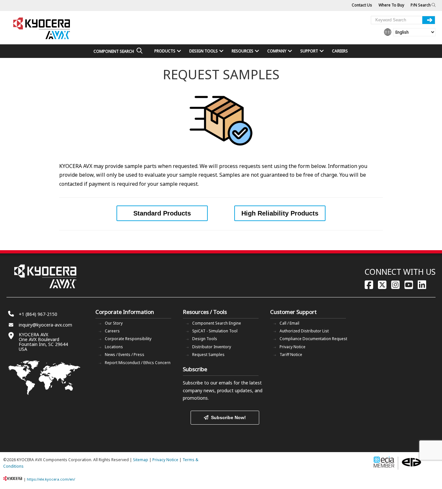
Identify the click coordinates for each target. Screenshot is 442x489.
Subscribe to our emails (207, 383)
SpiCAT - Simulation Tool (215, 331)
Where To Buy (391, 5)
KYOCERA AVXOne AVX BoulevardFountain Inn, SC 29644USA (43, 341)
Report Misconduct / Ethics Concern (138, 362)
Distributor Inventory (211, 347)
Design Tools (204, 338)
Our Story (114, 323)
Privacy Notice (292, 347)
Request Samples (208, 354)
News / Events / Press (124, 354)
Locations (114, 347)
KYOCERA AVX (42, 29)
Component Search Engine (216, 323)
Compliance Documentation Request (313, 338)
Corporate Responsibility (128, 338)
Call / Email (289, 323)
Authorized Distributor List (304, 331)
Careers (112, 331)
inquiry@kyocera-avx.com (45, 325)
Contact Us (362, 5)
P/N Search (421, 5)
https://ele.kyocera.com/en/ (51, 479)
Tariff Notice (291, 354)
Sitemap (140, 459)
